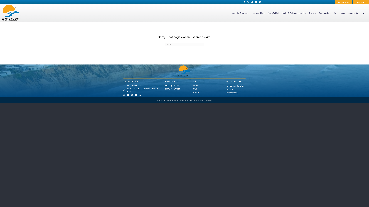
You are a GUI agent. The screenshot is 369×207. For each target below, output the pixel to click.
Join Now (229, 89)
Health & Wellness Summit (293, 13)
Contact (196, 92)
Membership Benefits (235, 86)
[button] (343, 2)
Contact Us (353, 13)
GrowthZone (208, 100)
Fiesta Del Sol (273, 13)
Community (324, 13)
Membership (258, 13)
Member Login (232, 93)
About (195, 85)
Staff (195, 89)
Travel (311, 13)
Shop (343, 13)
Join (335, 13)
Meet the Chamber (240, 13)
